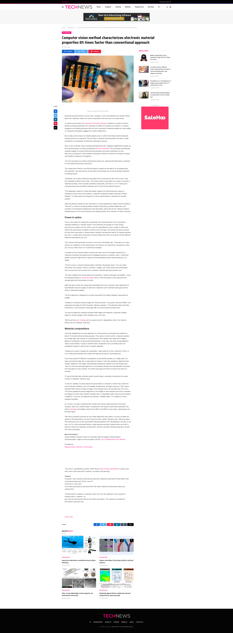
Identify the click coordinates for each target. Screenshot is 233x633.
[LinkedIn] (55, 119)
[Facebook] (55, 111)
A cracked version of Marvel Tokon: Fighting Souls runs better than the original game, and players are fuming (91, 2)
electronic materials (102, 148)
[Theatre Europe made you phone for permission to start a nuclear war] (144, 95)
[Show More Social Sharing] (103, 51)
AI (159, 7)
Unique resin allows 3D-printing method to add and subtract (116, 561)
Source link (69, 517)
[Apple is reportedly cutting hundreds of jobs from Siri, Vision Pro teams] (144, 57)
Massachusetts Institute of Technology (78, 447)
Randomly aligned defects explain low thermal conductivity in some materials (114, 594)
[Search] (170, 7)
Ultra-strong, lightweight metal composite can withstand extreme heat (77, 594)
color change (80, 320)
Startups (151, 7)
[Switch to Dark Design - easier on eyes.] (167, 7)
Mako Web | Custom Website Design (122, 626)
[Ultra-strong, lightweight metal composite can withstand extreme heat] (79, 578)
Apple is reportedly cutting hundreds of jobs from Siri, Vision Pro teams (160, 57)
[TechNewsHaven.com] (78, 7)
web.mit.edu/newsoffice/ (109, 469)
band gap (73, 409)
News (99, 7)
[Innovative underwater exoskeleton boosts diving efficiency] (79, 545)
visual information (88, 278)
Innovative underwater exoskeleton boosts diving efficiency (78, 561)
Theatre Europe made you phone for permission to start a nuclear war (160, 95)
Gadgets (108, 7)
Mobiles (128, 7)
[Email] (55, 127)
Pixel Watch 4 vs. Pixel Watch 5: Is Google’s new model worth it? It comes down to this (160, 83)
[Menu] (63, 7)
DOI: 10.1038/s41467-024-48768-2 (113, 439)
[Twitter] (55, 115)
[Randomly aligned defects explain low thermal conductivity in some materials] (116, 578)
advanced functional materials (95, 123)
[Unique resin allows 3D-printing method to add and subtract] (116, 545)
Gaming (118, 7)
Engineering (139, 7)
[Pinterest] (55, 123)
